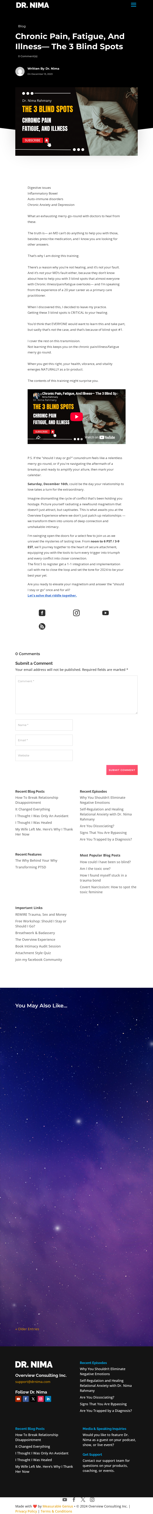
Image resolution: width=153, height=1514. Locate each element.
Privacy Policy (26, 1511)
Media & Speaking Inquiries (104, 1429)
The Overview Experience (35, 939)
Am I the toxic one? (95, 868)
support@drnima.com (32, 1381)
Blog (22, 26)
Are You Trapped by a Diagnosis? (106, 839)
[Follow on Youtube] (18, 1399)
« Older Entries (27, 1329)
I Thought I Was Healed (33, 822)
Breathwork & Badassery (35, 933)
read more (76, 1106)
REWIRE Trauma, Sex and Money (40, 914)
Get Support (92, 1454)
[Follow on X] (33, 1399)
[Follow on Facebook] (26, 1399)
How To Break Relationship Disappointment (76, 1100)
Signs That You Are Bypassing (103, 832)
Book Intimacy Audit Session (38, 946)
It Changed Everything (32, 809)
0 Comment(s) (28, 56)
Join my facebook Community (38, 959)
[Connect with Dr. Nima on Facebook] (74, 1499)
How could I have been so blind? (105, 862)
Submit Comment (122, 770)
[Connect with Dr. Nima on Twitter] (83, 1499)
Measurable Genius (58, 1506)
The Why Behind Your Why (36, 860)
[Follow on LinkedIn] (48, 1399)
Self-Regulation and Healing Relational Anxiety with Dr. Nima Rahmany (106, 814)
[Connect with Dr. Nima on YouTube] (65, 1499)
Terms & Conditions (56, 1511)
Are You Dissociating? (97, 826)
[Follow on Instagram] (41, 1399)
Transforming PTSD (30, 867)
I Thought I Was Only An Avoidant (41, 816)
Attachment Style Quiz (33, 953)
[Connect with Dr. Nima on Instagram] (92, 1499)
